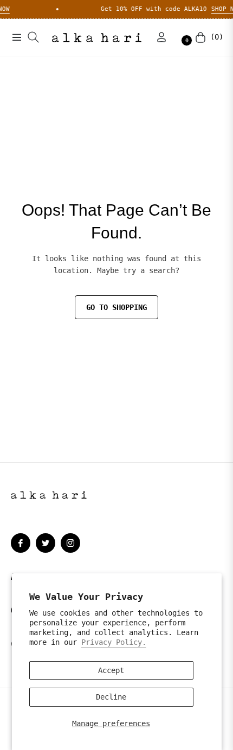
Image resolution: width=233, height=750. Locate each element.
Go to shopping (116, 307)
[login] (157, 37)
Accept (111, 670)
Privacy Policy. (113, 642)
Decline (111, 697)
